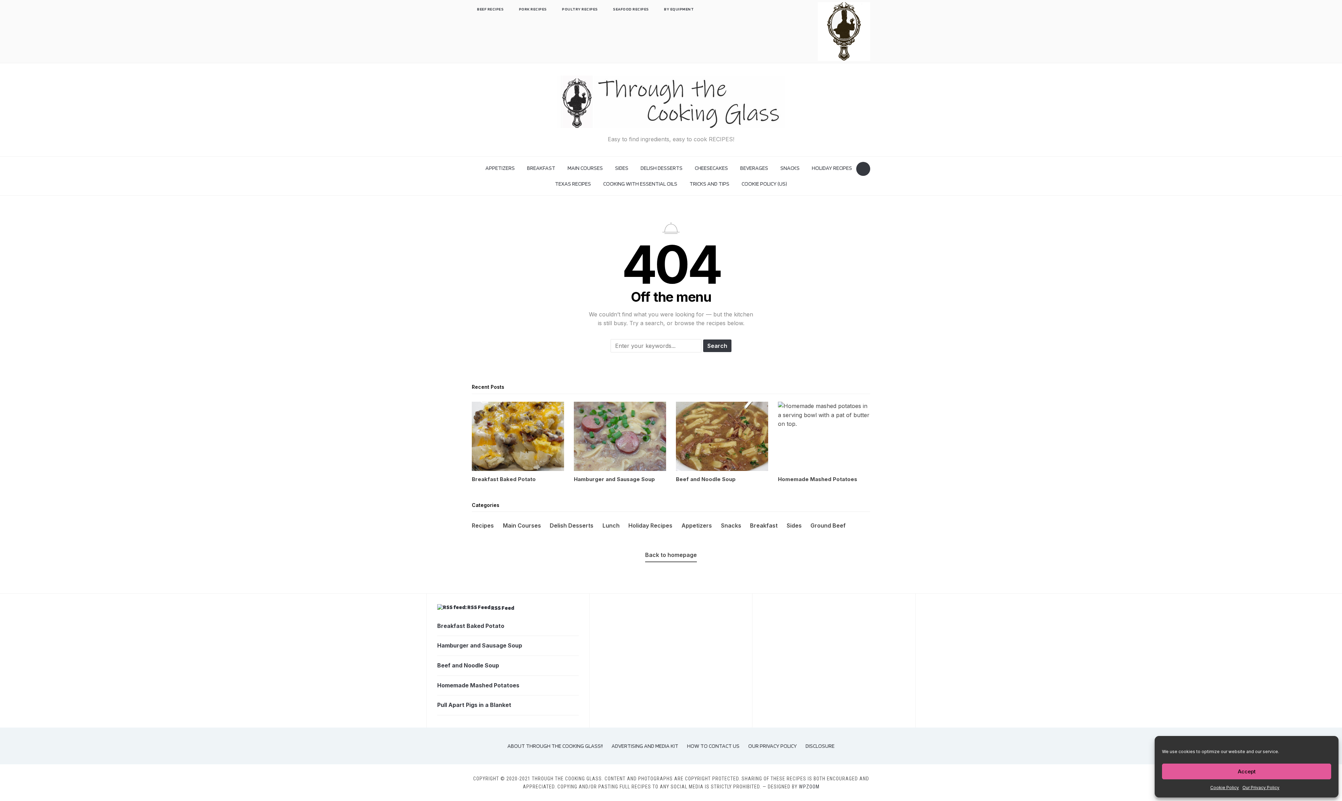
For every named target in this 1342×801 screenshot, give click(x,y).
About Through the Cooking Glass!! (555, 746)
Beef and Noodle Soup (468, 665)
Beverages (754, 168)
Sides (621, 168)
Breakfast (541, 168)
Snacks (790, 168)
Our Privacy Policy (1260, 787)
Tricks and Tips (709, 183)
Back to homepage (671, 554)
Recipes (483, 525)
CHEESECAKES (711, 168)
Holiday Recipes (832, 168)
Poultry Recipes (580, 9)
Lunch (611, 525)
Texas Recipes (573, 183)
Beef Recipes (490, 9)
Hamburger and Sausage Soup (479, 645)
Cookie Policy (1224, 787)
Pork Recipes (533, 9)
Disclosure (820, 746)
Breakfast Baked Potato (470, 625)
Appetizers (500, 168)
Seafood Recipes (631, 9)
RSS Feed (502, 608)
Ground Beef (828, 525)
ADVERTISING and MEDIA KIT (645, 746)
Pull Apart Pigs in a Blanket (474, 704)
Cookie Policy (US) (764, 183)
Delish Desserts (662, 168)
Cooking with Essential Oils (640, 183)
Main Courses (585, 168)
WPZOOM (809, 786)
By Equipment (679, 9)
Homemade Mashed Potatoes (478, 685)
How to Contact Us (713, 746)
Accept (1247, 771)
